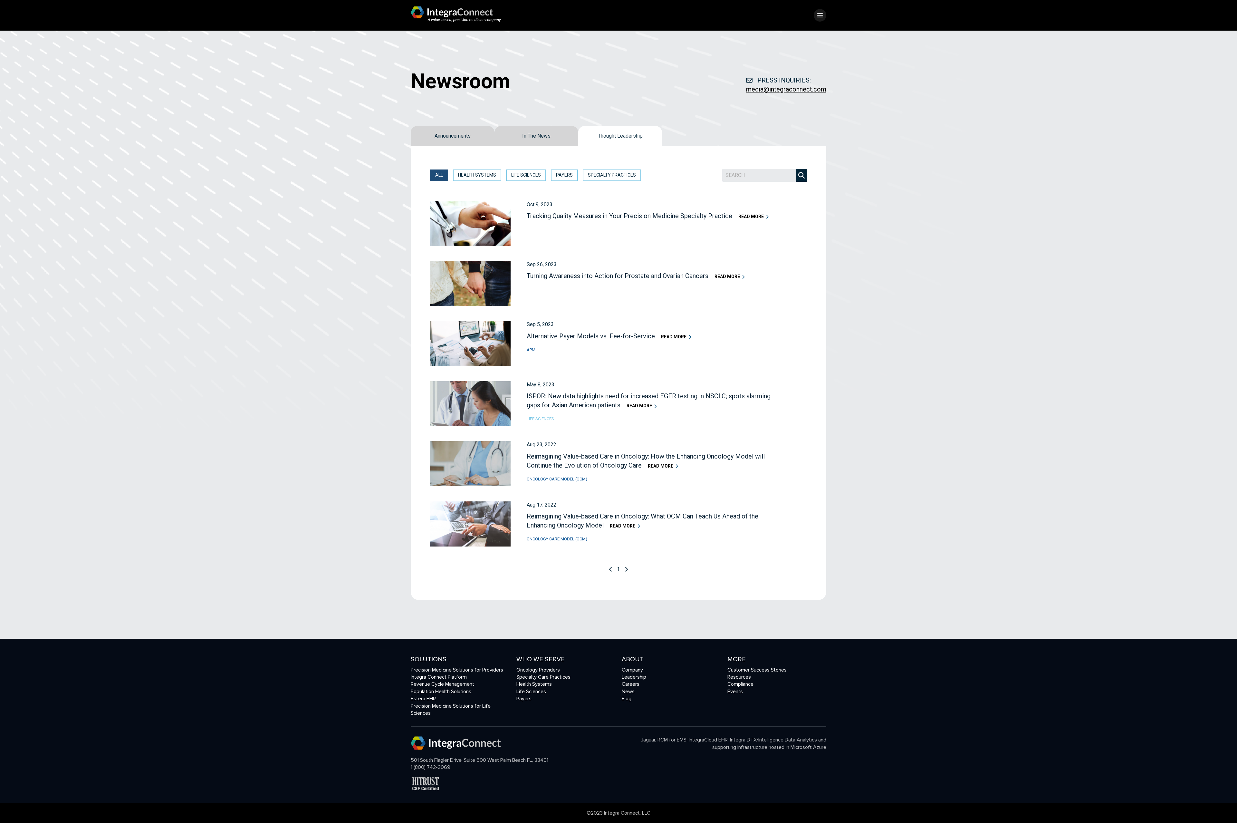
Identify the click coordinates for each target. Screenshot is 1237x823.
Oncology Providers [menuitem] (538, 670)
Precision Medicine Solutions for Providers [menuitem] (457, 670)
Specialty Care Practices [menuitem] (543, 677)
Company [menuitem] (632, 670)
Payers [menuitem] (524, 698)
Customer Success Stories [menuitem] (757, 670)
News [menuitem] (628, 691)
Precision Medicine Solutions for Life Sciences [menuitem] (451, 709)
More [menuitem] (736, 659)
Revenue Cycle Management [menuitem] (442, 684)
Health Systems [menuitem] (534, 684)
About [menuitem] (633, 659)
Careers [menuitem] (630, 684)
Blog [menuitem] (626, 698)
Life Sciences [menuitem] (531, 691)
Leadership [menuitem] (634, 677)
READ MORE (751, 216)
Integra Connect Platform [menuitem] (439, 677)
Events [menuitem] (735, 691)
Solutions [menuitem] (428, 659)
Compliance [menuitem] (740, 684)
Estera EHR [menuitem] (423, 698)
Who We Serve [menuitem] (540, 659)
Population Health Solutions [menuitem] (441, 691)
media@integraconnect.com (786, 89)
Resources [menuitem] (739, 677)
